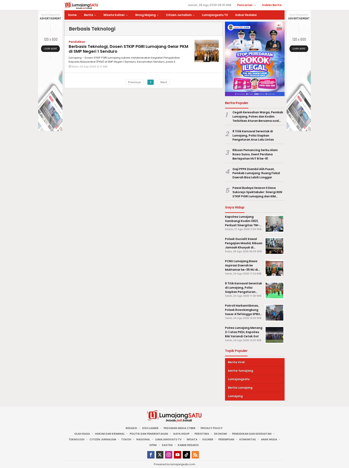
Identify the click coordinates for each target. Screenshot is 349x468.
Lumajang (235, 396)
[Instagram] (168, 455)
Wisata (192, 439)
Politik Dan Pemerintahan (149, 434)
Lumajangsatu (239, 379)
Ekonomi (220, 434)
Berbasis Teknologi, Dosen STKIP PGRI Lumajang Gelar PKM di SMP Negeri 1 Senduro (128, 49)
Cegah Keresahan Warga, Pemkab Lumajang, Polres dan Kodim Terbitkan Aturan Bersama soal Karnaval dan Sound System (257, 116)
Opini (153, 445)
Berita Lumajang (240, 388)
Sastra (167, 445)
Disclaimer (150, 428)
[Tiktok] (186, 455)
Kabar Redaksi (188, 445)
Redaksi (131, 428)
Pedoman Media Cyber (180, 428)
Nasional (143, 439)
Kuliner (207, 439)
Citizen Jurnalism (102, 439)
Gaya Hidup (181, 434)
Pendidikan (77, 42)
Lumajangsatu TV (168, 439)
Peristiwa (201, 434)
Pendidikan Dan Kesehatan (251, 434)
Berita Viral (236, 362)
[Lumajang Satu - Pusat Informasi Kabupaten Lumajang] (81, 5)
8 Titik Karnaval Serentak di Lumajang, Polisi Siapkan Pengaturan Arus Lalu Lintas (253, 135)
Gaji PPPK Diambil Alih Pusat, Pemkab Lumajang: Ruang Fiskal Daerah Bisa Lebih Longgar (256, 173)
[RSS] (195, 455)
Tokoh (126, 439)
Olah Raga (82, 434)
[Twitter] (159, 455)
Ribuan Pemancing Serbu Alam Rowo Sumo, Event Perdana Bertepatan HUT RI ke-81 (255, 154)
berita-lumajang (240, 371)
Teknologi (76, 439)
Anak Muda (269, 439)
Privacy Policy (212, 428)
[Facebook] (151, 455)
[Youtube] (177, 455)
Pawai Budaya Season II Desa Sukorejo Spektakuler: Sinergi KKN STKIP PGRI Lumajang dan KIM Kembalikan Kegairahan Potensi (257, 192)
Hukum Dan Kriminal (110, 434)
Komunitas (247, 439)
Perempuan (226, 439)
